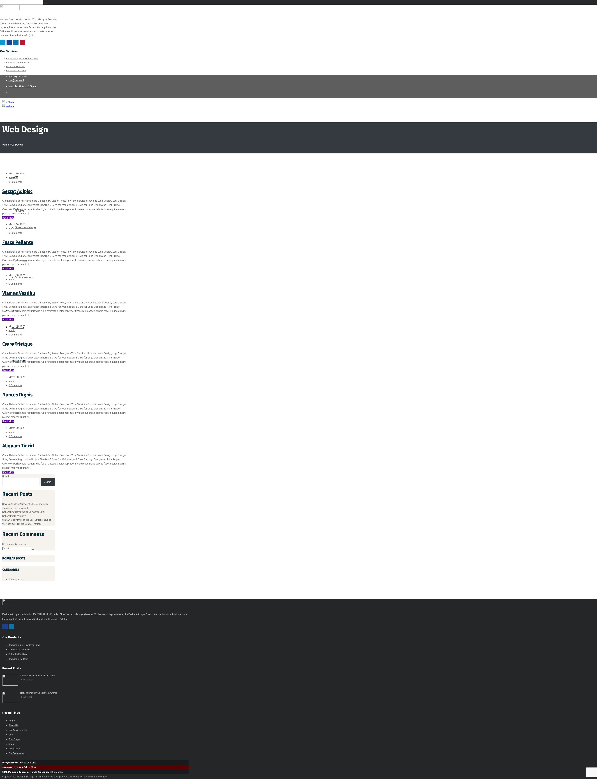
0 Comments (15, 181)
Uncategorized (16, 579)
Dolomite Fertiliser (15, 66)
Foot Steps (14, 739)
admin (12, 177)
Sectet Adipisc (17, 191)
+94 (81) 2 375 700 (12, 767)
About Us (13, 725)
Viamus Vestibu (18, 293)
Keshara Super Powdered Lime (22, 58)
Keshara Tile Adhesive (17, 62)
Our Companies (16, 753)
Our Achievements (18, 730)
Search (5, 476)
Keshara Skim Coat (16, 70)
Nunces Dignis (17, 395)
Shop (11, 744)
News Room (15, 748)
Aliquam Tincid (18, 446)
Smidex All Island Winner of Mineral (38, 675)
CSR (11, 734)
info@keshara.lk (11, 762)
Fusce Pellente (17, 242)
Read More (8, 217)
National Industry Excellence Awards (38, 692)
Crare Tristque (17, 344)
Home (5, 144)
